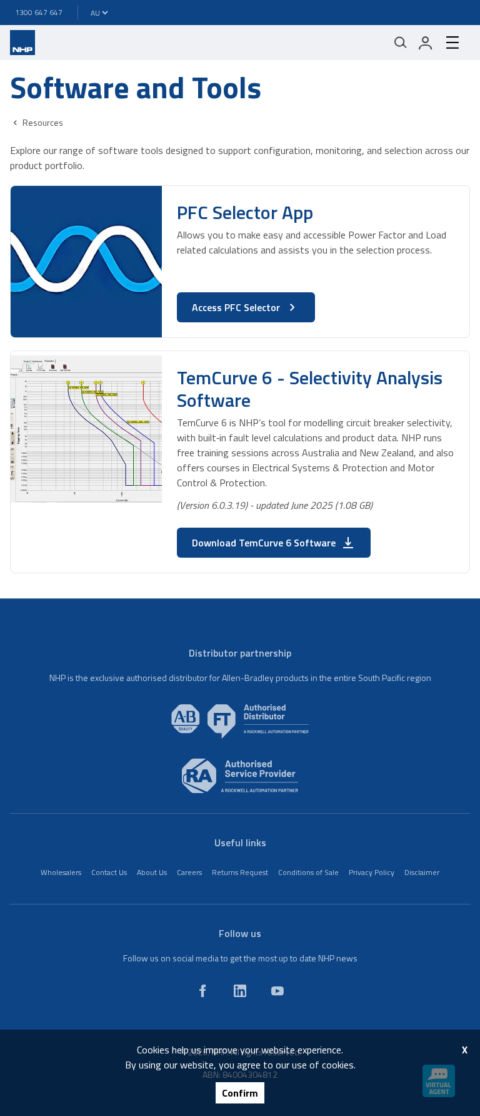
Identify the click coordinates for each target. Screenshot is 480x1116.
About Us (152, 872)
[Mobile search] (400, 42)
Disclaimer (421, 872)
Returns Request (240, 872)
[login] (425, 42)
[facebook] (202, 991)
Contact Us (109, 872)
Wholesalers (61, 872)
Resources (42, 122)
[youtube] (277, 991)
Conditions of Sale (308, 872)
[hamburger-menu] (452, 42)
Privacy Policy (371, 872)
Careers (189, 872)
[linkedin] (240, 991)
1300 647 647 (38, 12)
